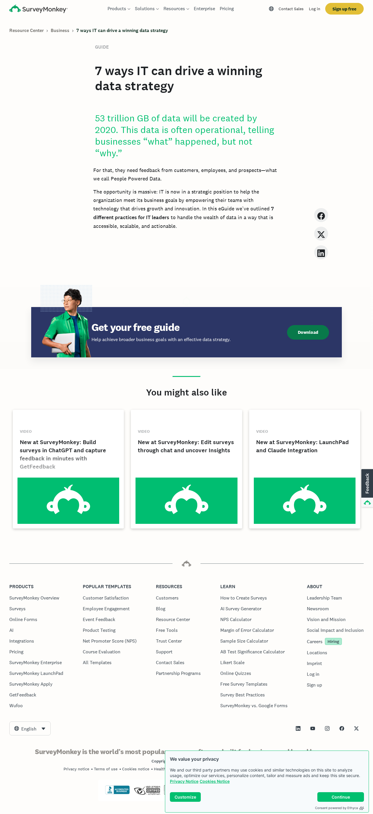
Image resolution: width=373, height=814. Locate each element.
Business (60, 30)
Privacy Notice (184, 781)
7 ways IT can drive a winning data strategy (122, 30)
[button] (366, 488)
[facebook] (321, 215)
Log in (314, 8)
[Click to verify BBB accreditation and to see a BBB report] (117, 793)
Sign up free (344, 9)
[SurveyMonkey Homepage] (38, 9)
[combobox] (30, 728)
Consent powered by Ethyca (336, 808)
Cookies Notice (215, 781)
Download (308, 332)
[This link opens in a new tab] (298, 728)
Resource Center (26, 30)
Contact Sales (291, 8)
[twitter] (321, 233)
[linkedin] (321, 252)
